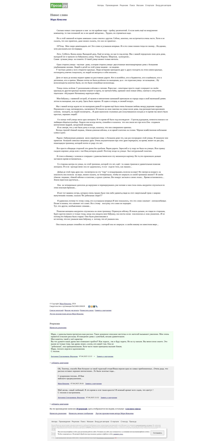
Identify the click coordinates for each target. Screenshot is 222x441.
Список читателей (56, 310)
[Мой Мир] (94, 306)
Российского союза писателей (105, 438)
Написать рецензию (58, 328)
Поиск (132, 5)
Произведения (112, 5)
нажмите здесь (118, 434)
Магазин (140, 5)
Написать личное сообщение (81, 413)
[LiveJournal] (96, 306)
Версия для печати (72, 310)
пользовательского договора (144, 425)
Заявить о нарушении (103, 310)
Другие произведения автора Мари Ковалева (66, 314)
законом (88, 426)
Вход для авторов (163, 5)
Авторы (100, 5)
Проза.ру (132, 422)
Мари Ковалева (58, 19)
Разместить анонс (87, 310)
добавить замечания (59, 363)
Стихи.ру (124, 422)
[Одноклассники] (92, 306)
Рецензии (124, 5)
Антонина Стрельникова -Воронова (64, 356)
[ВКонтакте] (89, 306)
